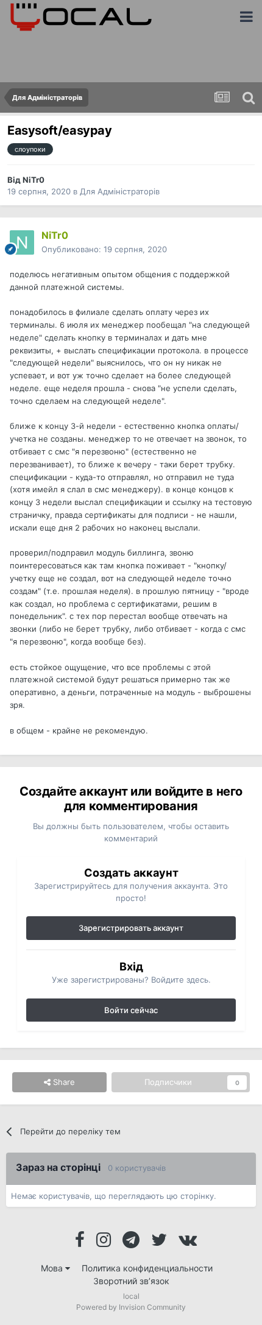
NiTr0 (33, 180)
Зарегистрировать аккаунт (131, 928)
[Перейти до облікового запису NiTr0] (22, 242)
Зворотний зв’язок (131, 1281)
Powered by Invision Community (131, 1307)
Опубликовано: (104, 249)
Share (63, 1082)
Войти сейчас (131, 1010)
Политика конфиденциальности (147, 1268)
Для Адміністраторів (120, 191)
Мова (53, 1268)
